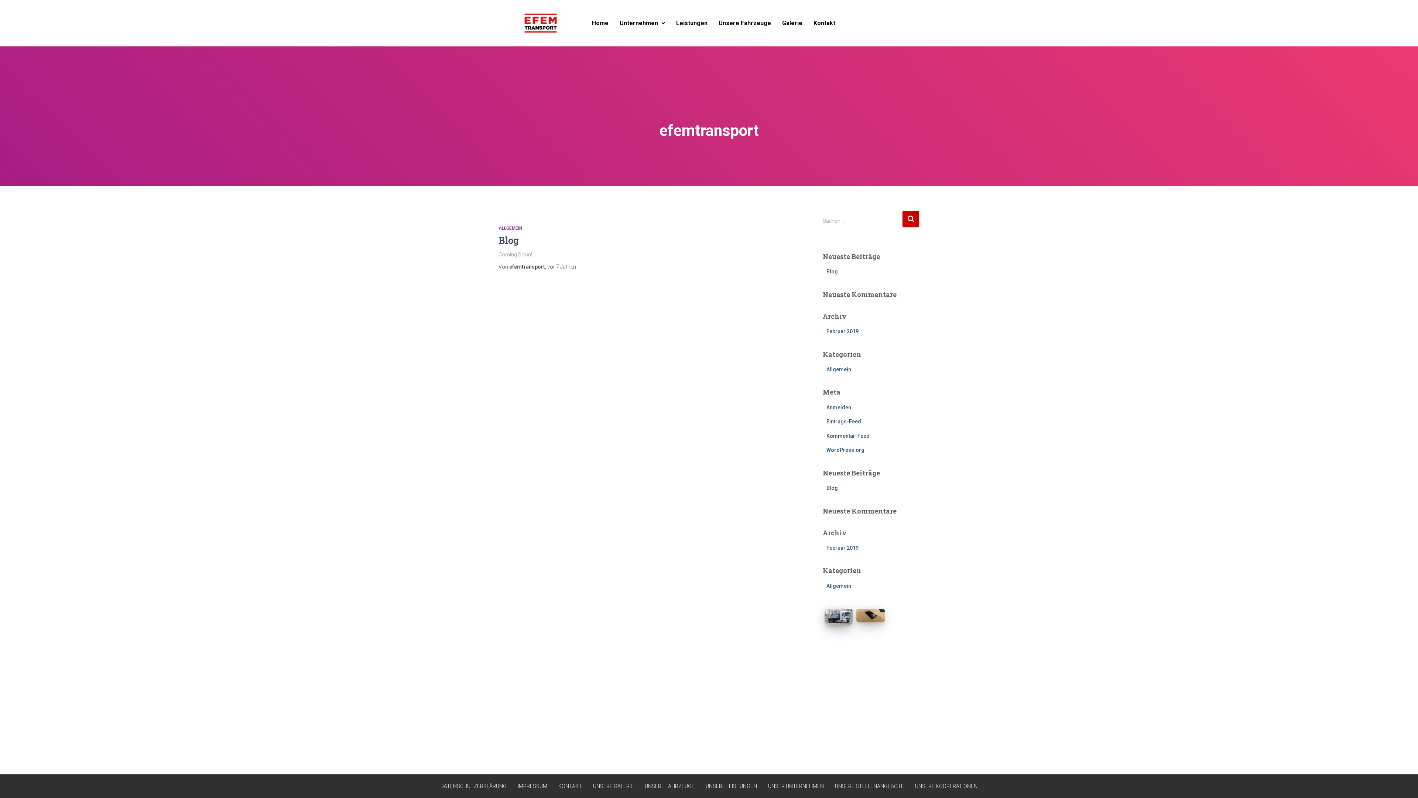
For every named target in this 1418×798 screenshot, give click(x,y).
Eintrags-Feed (843, 421)
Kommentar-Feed (848, 436)
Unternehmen (639, 23)
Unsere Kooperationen (946, 786)
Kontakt (824, 23)
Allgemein (510, 228)
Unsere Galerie (613, 786)
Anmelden (838, 407)
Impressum (532, 786)
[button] (642, 23)
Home (600, 23)
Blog (509, 240)
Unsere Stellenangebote (869, 786)
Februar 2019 (842, 331)
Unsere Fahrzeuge (745, 23)
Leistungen (692, 23)
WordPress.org (845, 450)
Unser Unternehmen (796, 786)
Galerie (792, 23)
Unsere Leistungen (731, 786)
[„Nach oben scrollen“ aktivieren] (1403, 783)
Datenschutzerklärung (474, 786)
